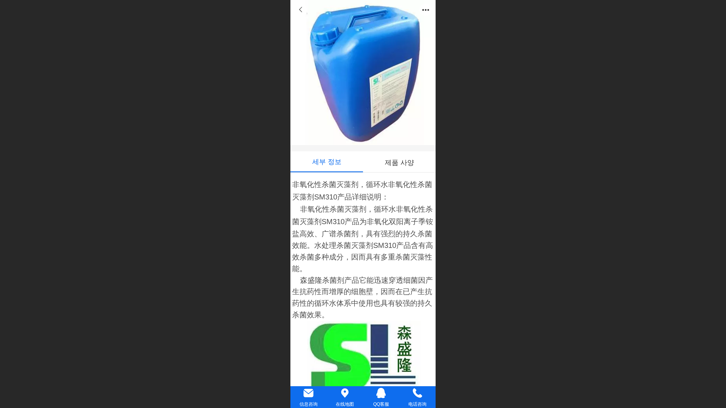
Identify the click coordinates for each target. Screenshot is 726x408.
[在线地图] (345, 393)
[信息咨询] (308, 393)
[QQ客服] (381, 393)
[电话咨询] (417, 393)
